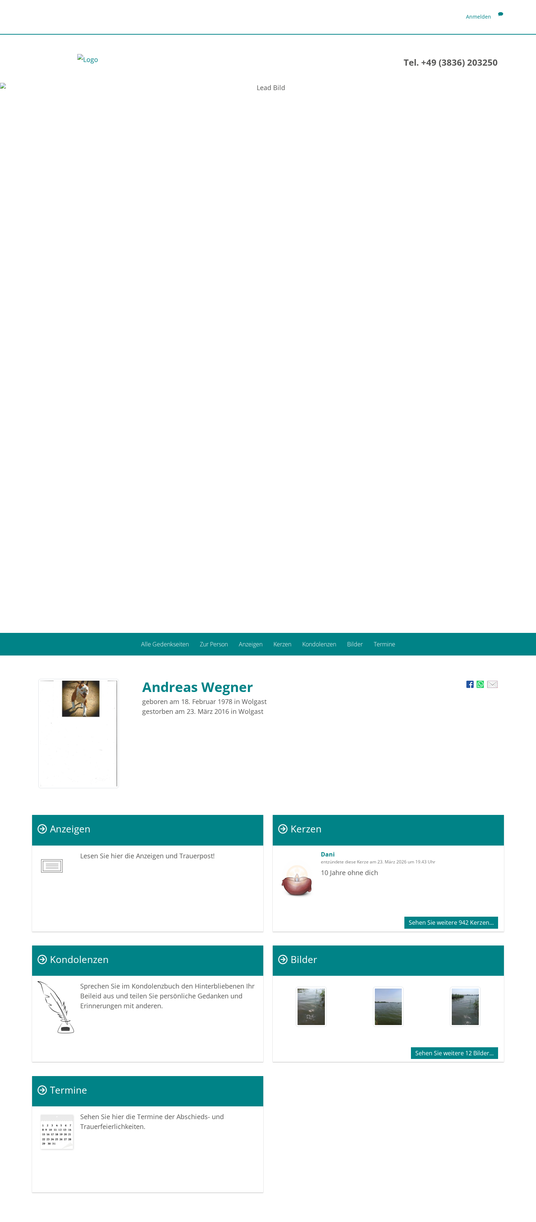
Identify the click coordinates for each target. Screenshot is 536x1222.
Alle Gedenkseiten (165, 644)
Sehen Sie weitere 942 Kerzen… (451, 923)
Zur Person (214, 644)
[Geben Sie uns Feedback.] (500, 16)
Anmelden (478, 16)
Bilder (355, 644)
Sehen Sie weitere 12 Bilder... (454, 1053)
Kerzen (282, 644)
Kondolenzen (319, 644)
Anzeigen (251, 644)
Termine (384, 644)
